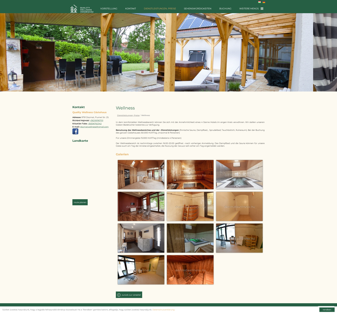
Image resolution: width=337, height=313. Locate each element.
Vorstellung (108, 8)
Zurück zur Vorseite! (131, 295)
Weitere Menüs (249, 8)
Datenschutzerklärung (163, 309)
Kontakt (130, 8)
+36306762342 (95, 123)
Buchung (225, 8)
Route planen (80, 202)
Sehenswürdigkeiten (197, 8)
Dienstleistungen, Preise (160, 8)
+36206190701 (96, 120)
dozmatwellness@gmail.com (94, 127)
